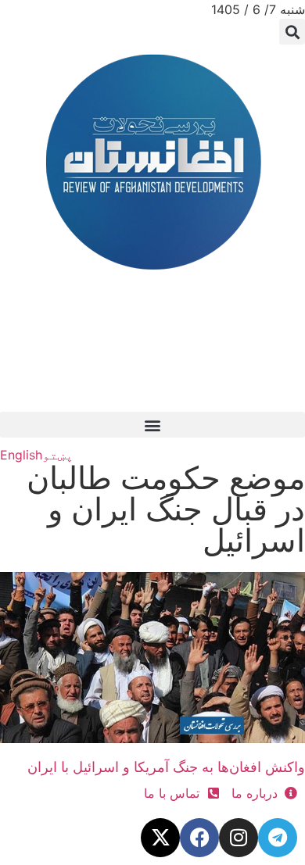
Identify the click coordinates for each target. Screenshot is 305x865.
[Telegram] (277, 837)
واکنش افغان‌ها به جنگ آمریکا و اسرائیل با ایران (166, 767)
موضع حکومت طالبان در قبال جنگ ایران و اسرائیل (166, 509)
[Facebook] (199, 837)
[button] (292, 32)
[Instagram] (238, 837)
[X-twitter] (160, 837)
